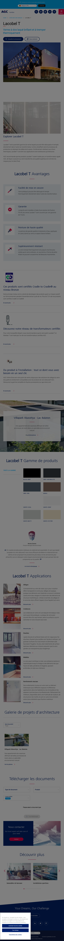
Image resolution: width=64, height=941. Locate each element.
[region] (15, 926)
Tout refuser (15, 930)
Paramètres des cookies (15, 934)
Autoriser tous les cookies (15, 925)
